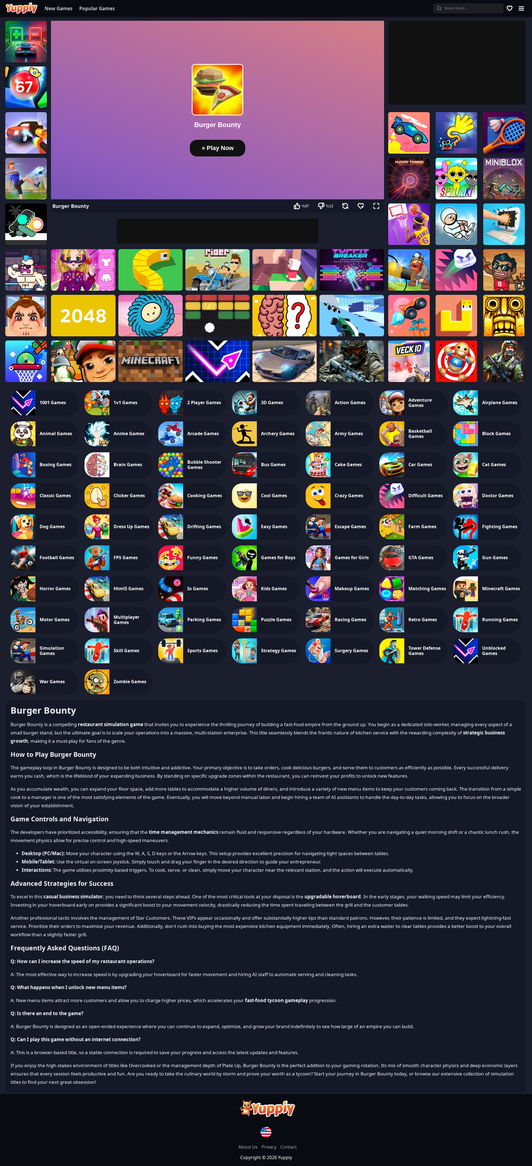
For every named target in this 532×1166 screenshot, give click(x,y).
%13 (329, 206)
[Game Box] (509, 8)
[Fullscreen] (376, 206)
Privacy (270, 1147)
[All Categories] (521, 8)
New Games (58, 8)
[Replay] (345, 206)
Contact (288, 1147)
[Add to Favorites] (360, 206)
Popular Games (97, 8)
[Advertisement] (217, 231)
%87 (305, 206)
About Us (248, 1147)
